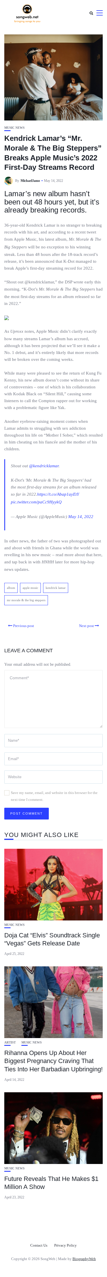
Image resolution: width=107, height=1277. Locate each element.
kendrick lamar (56, 587)
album (11, 587)
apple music (30, 587)
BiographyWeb (84, 1259)
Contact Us (38, 1245)
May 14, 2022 (80, 516)
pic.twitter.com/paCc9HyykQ (36, 502)
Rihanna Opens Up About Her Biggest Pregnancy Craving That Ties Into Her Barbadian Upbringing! (53, 1061)
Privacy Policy (65, 1245)
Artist (10, 1042)
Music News (14, 127)
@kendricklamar (43, 466)
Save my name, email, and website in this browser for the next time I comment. (54, 796)
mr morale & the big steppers (26, 600)
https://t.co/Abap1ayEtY (58, 494)
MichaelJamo (30, 181)
